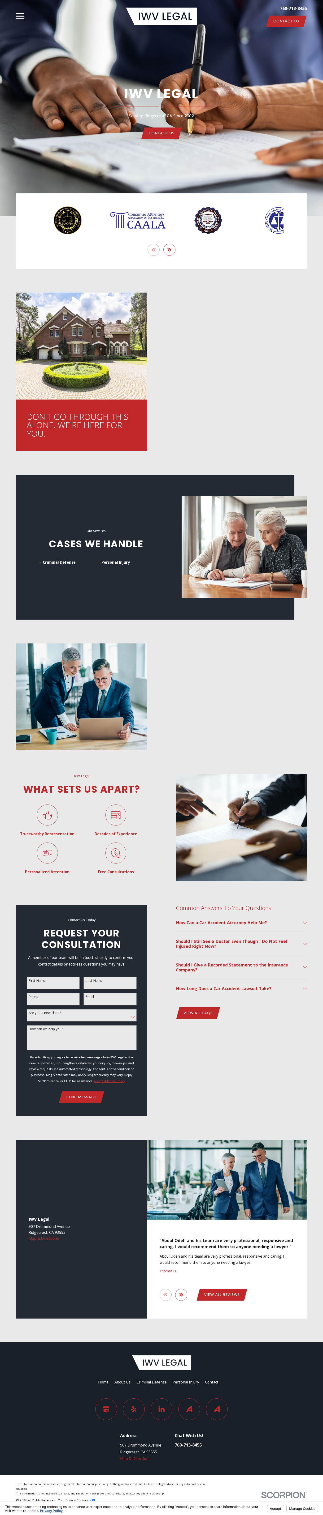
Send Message (81, 1097)
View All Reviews (222, 1294)
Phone (34, 997)
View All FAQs (198, 1013)
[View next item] (169, 250)
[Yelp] (134, 1409)
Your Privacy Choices (73, 1500)
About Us (122, 1382)
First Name (37, 981)
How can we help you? (46, 1029)
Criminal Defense (151, 1382)
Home (103, 1382)
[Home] (161, 16)
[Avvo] (189, 1409)
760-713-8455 (293, 8)
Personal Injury (186, 1382)
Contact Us (286, 21)
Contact (211, 1382)
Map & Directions (44, 1238)
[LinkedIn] (161, 1409)
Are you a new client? (45, 1013)
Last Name (94, 981)
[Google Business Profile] (106, 1409)
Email (90, 997)
